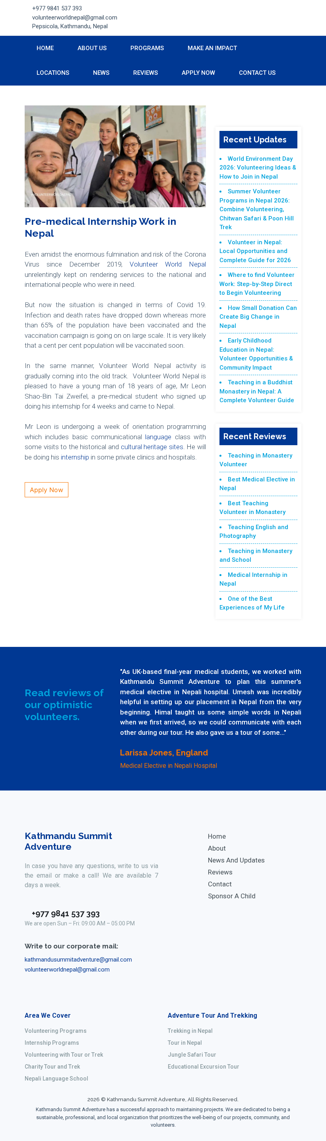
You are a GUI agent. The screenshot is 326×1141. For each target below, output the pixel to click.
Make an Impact (212, 48)
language (160, 437)
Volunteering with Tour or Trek (64, 1054)
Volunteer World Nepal (168, 264)
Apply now (198, 72)
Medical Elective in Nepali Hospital (168, 765)
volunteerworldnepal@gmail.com (74, 17)
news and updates (236, 860)
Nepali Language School (56, 1078)
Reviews (145, 72)
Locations (53, 72)
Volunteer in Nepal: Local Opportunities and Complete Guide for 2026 (255, 251)
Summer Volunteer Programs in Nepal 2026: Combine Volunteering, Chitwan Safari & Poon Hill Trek (256, 209)
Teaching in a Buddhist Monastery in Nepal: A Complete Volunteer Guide (256, 391)
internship (75, 457)
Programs (147, 48)
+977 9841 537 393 (57, 8)
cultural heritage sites (152, 447)
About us (92, 48)
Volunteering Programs (56, 1031)
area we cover (48, 1015)
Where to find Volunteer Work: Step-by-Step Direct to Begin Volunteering (257, 283)
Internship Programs (52, 1043)
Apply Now (46, 490)
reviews (220, 872)
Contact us (257, 72)
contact (220, 884)
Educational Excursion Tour (203, 1066)
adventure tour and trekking (212, 1015)
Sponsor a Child (232, 896)
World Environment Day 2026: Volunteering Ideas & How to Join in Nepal (257, 167)
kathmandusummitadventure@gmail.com (78, 959)
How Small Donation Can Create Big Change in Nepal (258, 316)
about (217, 848)
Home (45, 48)
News (101, 72)
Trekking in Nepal (190, 1031)
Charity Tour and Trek (52, 1066)
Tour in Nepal (185, 1043)
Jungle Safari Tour (192, 1054)
